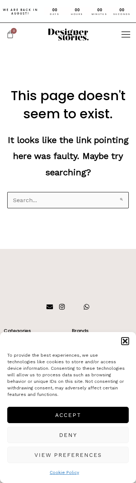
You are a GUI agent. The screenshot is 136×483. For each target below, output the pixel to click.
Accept (68, 415)
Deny (68, 435)
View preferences (68, 455)
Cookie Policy (64, 472)
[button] (125, 341)
